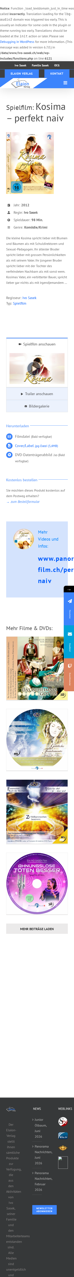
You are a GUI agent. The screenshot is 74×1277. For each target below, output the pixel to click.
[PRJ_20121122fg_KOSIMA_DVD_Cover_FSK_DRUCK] (30, 134)
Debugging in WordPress (17, 42)
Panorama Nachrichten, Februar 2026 (37, 1181)
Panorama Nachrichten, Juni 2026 (37, 1154)
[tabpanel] (37, 368)
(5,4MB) (36, 446)
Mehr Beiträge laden (37, 929)
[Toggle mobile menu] (66, 83)
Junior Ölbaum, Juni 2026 (37, 1127)
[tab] (37, 344)
